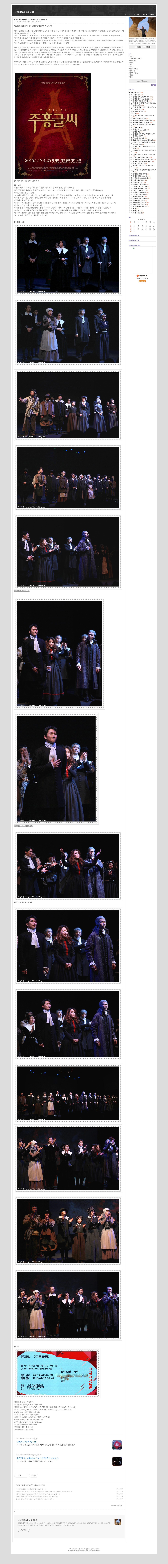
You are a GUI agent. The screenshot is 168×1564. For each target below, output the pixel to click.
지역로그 (71, 1549)
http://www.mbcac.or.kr (25, 1438)
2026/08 (142, 219)
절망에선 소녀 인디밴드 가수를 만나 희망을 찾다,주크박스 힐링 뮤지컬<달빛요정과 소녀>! (43, 1491)
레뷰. (130, 64)
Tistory (98, 1550)
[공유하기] (22, 1475)
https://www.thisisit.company (27, 1455)
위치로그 (145, 14)
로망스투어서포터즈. (135, 58)
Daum (86, 1550)
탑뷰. (130, 77)
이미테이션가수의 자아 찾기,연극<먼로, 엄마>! (30, 1489)
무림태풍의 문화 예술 (24, 12)
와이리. (131, 62)
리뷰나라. (132, 71)
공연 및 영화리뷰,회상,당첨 (22, 22)
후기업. (131, 67)
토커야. (131, 56)
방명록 (152, 14)
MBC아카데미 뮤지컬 (26, 1442)
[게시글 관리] (25, 1475)
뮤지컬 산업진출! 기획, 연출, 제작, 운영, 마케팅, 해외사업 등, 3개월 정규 (46, 1445)
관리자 (92, 1549)
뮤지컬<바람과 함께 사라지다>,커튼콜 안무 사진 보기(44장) (34, 1499)
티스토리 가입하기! (142, 278)
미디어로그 (137, 14)
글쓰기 (97, 1549)
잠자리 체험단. (133, 73)
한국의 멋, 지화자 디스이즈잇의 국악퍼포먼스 (38, 1458)
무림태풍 (70, 1550)
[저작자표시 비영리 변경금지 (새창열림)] (41, 1476)
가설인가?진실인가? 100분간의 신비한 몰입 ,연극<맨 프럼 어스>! (35, 1496)
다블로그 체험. (133, 69)
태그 (130, 14)
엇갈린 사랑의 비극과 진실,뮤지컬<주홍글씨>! (30, 19)
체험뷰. (131, 75)
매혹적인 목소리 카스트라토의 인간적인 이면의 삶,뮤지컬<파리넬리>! (37, 1494)
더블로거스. (133, 60)
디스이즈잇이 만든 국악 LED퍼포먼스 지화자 (35, 1461)
